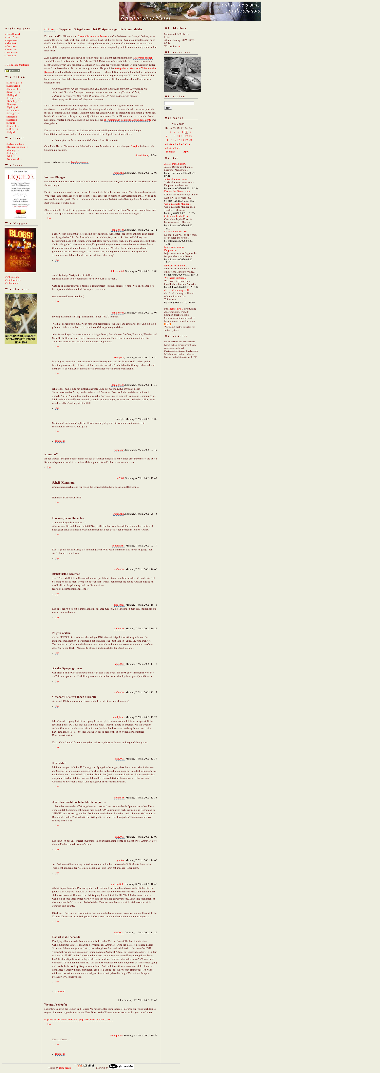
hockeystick (117, 884)
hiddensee (119, 604)
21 (166, 143)
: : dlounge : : (12, 150)
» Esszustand (11, 52)
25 (182, 143)
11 (182, 136)
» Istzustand (11, 49)
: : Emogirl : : (12, 126)
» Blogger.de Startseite (17, 64)
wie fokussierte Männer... (177, 204)
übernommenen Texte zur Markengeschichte (127, 119)
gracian (120, 860)
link (49, 218)
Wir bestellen (12, 276)
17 (178, 140)
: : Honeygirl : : (13, 89)
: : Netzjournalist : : (15, 144)
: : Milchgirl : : (12, 110)
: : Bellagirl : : (12, 95)
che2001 (119, 478)
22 (170, 143)
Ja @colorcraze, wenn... (176, 179)
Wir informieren (13, 280)
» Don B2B (11, 55)
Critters (49, 29)
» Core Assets (12, 37)
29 (170, 147)
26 (186, 143)
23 (174, 143)
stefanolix (118, 172)
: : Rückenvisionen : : (16, 147)
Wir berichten (12, 283)
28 (166, 147)
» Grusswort (11, 46)
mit (179, 46)
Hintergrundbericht (143, 57)
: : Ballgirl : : (11, 116)
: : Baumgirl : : (12, 104)
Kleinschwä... (175, 308)
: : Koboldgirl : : (13, 101)
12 (186, 136)
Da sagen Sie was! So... (176, 231)
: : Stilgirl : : (11, 122)
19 (186, 140)
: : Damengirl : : (13, 85)
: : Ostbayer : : (12, 153)
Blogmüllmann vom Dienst (92, 36)
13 (190, 136)
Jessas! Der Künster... (175, 163)
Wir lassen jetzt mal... (175, 277)
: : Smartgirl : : (12, 92)
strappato (119, 357)
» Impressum (11, 40)
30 (174, 147)
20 (190, 140)
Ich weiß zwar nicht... (175, 265)
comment (85, 162)
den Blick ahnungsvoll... (177, 290)
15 (170, 140)
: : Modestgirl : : (13, 82)
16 (174, 140)
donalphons (142, 155)
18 (182, 140)
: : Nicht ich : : (12, 156)
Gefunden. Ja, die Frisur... (177, 216)
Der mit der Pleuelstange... (178, 191)
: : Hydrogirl (11, 107)
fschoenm (119, 450)
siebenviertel (117, 271)
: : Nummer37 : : (13, 159)
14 (166, 140)
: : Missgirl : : (12, 113)
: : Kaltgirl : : (11, 119)
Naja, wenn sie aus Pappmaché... (174, 248)
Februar (170, 151)
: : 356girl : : (11, 129)
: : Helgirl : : (11, 132)
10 (178, 136)
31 (178, 147)
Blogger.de (65, 1067)
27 (190, 143)
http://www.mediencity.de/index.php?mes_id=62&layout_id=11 (78, 1019)
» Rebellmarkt (12, 34)
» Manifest (10, 43)
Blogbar (135, 146)
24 (178, 143)
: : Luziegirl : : (12, 98)
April (186, 151)
